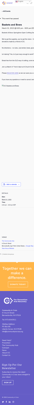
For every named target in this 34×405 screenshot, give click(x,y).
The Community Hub (8, 241)
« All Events (6, 11)
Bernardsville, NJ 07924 (11, 315)
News (4, 350)
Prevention (6, 343)
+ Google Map (29, 246)
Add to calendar (12, 184)
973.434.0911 (10, 320)
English (20, 1)
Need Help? (6, 340)
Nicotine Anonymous (8, 254)
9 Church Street (8, 313)
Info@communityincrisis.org (12, 331)
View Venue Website (8, 248)
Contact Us (6, 355)
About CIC (6, 353)
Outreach (5, 348)
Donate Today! (18, 284)
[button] (31, 3)
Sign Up (8, 382)
